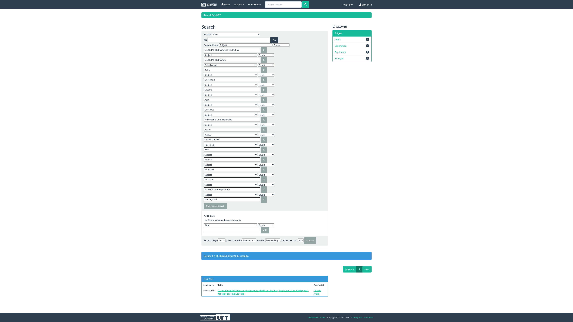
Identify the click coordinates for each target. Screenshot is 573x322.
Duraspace (356, 317)
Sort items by (235, 240)
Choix (338, 39)
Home (227, 4)
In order (261, 240)
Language (347, 4)
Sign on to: (366, 4)
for (205, 39)
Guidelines (253, 4)
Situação (339, 58)
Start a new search (215, 206)
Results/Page (211, 240)
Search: (208, 34)
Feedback (368, 317)
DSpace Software (316, 317)
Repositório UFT (212, 15)
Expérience (340, 52)
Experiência (340, 45)
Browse (238, 4)
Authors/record (289, 240)
